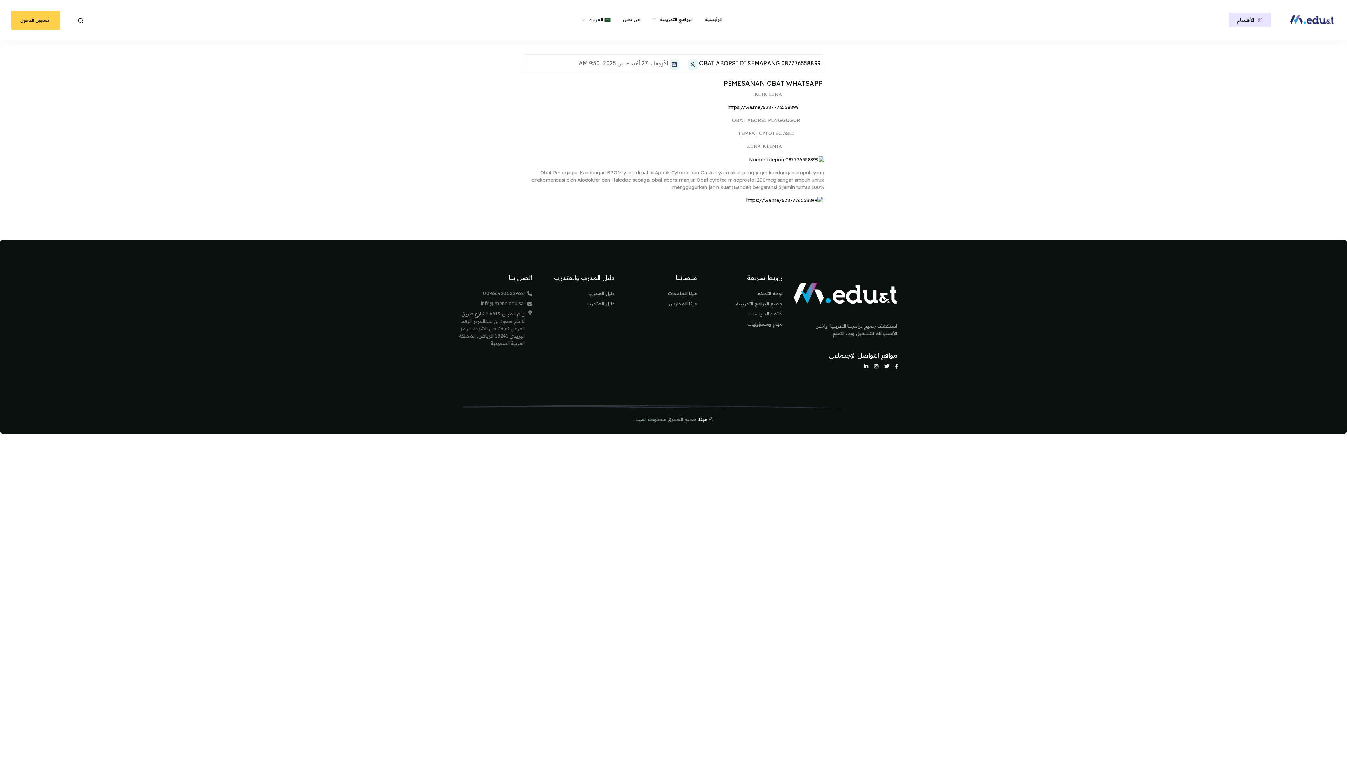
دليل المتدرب (601, 303)
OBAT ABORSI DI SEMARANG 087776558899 (759, 63)
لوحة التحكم (770, 293)
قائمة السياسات (765, 314)
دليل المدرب (601, 293)
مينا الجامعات (682, 293)
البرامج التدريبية (676, 19)
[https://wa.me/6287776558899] (784, 200)
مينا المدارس (683, 303)
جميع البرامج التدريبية (759, 303)
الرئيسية (713, 19)
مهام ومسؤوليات (765, 324)
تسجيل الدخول (34, 20)
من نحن (632, 19)
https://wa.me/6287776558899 (763, 107)
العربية (596, 19)
